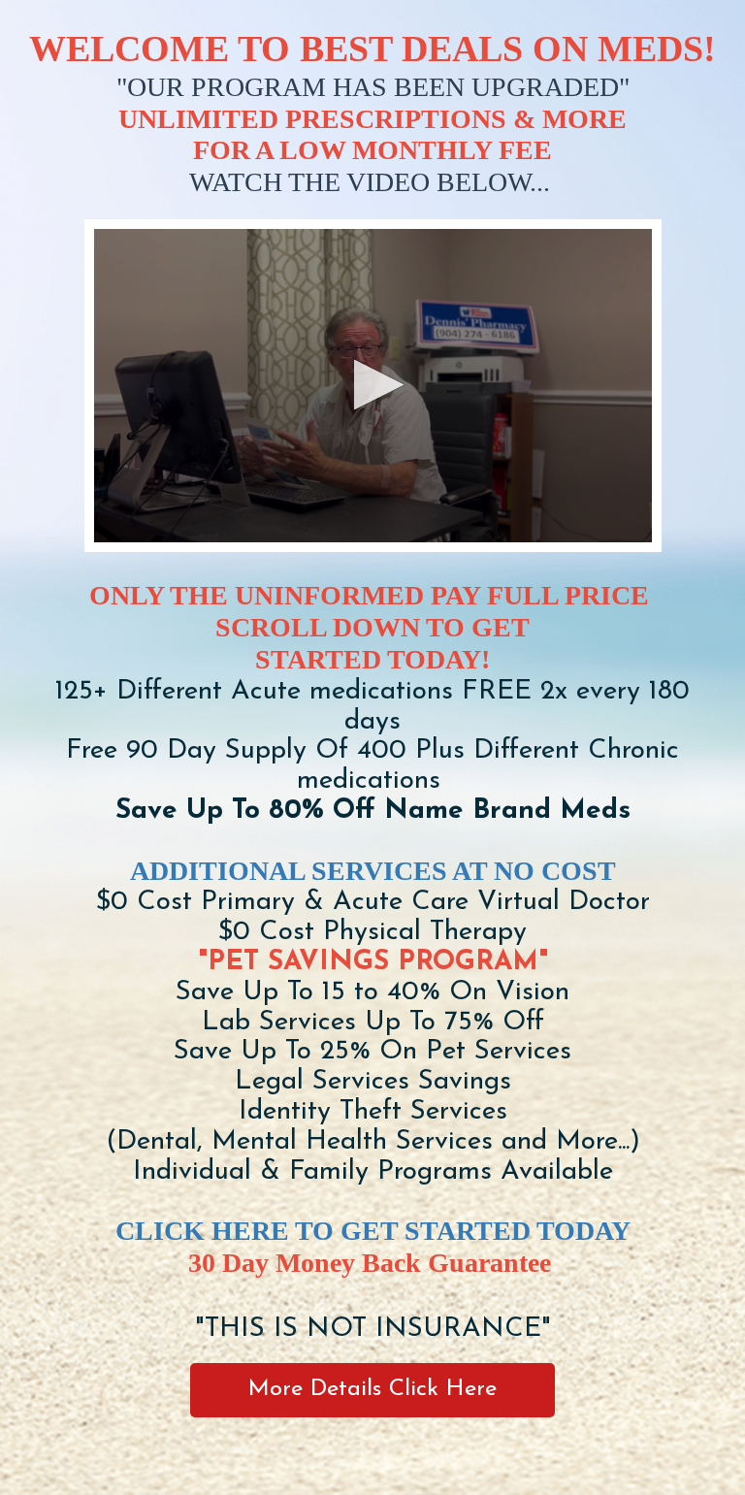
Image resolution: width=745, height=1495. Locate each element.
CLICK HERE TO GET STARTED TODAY (373, 1231)
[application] (373, 385)
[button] (373, 384)
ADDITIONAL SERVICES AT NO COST (373, 871)
